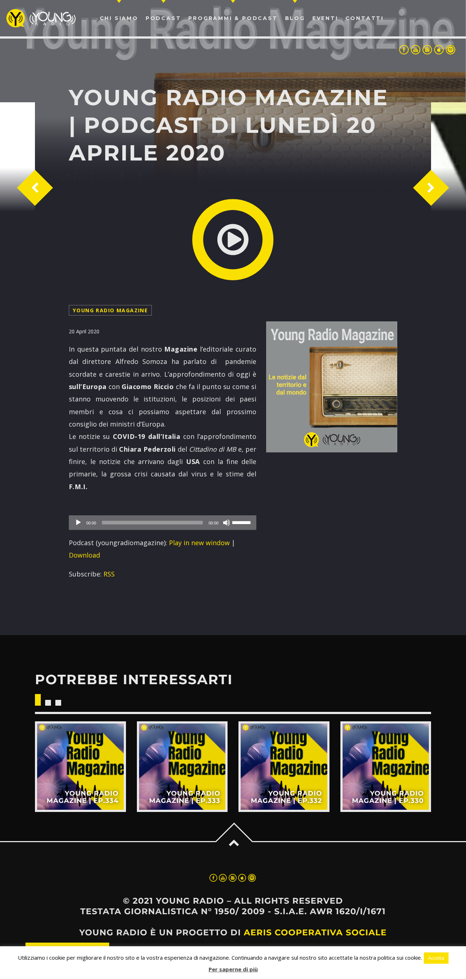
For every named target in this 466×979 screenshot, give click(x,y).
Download (84, 555)
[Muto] (226, 522)
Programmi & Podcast (232, 18)
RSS (109, 574)
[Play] (78, 522)
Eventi (325, 18)
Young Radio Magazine (110, 310)
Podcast (163, 18)
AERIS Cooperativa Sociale (315, 932)
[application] (162, 522)
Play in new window (199, 542)
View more (80, 766)
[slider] (242, 521)
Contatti (364, 18)
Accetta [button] (436, 958)
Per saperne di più (233, 969)
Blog (295, 18)
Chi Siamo (119, 18)
